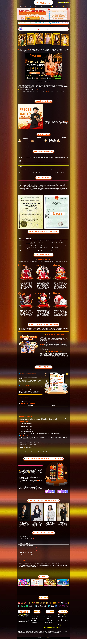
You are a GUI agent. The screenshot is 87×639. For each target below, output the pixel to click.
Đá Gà (43, 6)
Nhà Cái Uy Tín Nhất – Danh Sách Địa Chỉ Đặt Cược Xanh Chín (37, 588)
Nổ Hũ (27, 6)
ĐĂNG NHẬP (66, 2)
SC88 (22, 6)
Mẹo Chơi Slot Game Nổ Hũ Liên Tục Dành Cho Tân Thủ (50, 587)
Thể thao (48, 6)
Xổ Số (54, 6)
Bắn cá (32, 6)
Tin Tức (66, 6)
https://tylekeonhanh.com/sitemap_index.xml (51, 627)
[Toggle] (19, 537)
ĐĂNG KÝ (60, 2)
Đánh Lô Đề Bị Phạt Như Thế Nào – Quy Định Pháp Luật (24, 587)
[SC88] (43, 2)
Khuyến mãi (60, 6)
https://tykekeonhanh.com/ (62, 625)
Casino (38, 6)
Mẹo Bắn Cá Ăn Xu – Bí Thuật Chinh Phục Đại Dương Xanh (63, 587)
